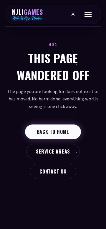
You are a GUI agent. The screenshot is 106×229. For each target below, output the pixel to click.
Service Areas (53, 151)
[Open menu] (88, 14)
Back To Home (53, 131)
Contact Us (53, 171)
